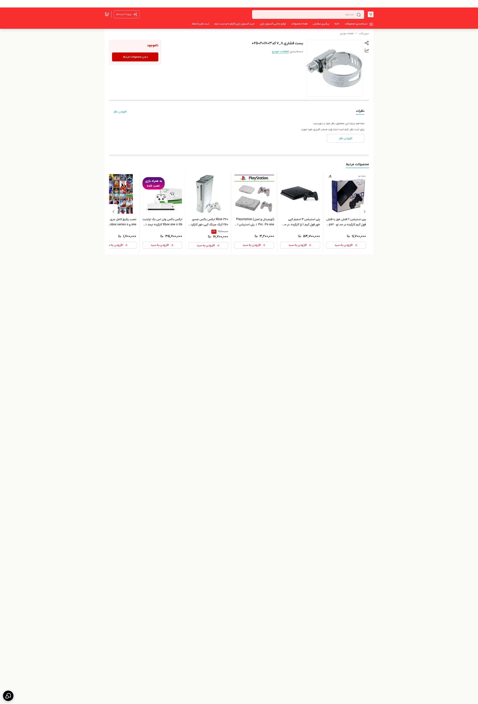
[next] (113, 211)
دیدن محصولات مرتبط (135, 57)
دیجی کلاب (364, 33)
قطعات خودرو (346, 33)
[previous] (364, 211)
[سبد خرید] (107, 14)
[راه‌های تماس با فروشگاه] (8, 696)
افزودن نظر (120, 112)
